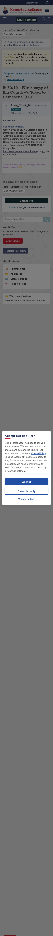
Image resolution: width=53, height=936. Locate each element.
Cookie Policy (38, 453)
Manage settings (26, 499)
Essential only (26, 491)
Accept (26, 482)
